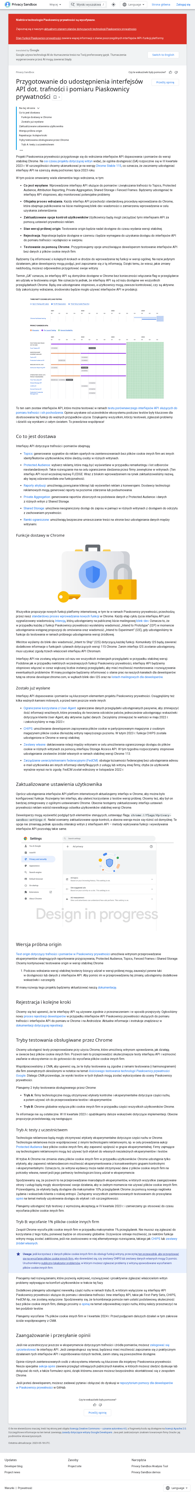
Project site (75, 1466)
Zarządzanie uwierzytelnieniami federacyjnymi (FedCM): (61, 760)
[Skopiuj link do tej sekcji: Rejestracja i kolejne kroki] (74, 1002)
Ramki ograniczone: (37, 520)
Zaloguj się (183, 4)
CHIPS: (28, 728)
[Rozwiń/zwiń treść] (38, 108)
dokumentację (107, 987)
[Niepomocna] (176, 72)
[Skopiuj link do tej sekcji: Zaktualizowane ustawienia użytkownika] (105, 784)
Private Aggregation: (37, 497)
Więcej (54, 4)
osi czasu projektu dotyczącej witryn (68, 161)
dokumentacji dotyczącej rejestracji (39, 1025)
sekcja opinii (47, 1366)
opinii (19, 1198)
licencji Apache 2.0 (175, 1428)
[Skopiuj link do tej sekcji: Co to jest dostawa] (59, 437)
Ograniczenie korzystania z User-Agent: (50, 708)
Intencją (60, 621)
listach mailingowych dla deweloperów (137, 677)
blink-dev (142, 621)
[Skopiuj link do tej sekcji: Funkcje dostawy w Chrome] (68, 535)
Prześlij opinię (165, 82)
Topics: (28, 453)
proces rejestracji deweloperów (45, 1016)
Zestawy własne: (35, 744)
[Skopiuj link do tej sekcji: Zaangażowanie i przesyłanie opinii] (94, 1335)
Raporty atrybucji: (35, 485)
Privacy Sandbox (25, 72)
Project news (12, 1472)
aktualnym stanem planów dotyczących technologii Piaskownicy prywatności (90, 29)
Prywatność (25, 1488)
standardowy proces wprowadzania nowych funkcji (65, 616)
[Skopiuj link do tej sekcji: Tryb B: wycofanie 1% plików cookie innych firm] (103, 1222)
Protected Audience (37, 465)
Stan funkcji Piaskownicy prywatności (38, 38)
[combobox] (88, 4)
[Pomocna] (170, 72)
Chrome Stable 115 (108, 166)
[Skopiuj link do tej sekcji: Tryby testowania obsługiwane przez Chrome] (116, 1040)
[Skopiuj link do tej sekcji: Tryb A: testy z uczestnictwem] (71, 1130)
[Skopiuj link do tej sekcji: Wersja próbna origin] (65, 944)
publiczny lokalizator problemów (60, 1263)
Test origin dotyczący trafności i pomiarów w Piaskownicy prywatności (63, 954)
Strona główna (161, 4)
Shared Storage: (34, 508)
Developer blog (13, 1466)
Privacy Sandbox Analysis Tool (150, 1466)
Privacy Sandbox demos (146, 1472)
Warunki (9, 1488)
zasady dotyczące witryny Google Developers (87, 1432)
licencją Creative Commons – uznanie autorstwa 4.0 (98, 1428)
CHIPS (155, 1239)
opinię (86, 1304)
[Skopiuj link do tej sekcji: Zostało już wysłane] (54, 688)
